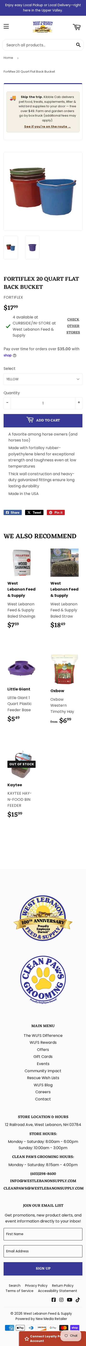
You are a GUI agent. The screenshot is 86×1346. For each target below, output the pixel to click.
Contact (43, 1099)
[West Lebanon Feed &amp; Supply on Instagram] (61, 1300)
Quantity (12, 393)
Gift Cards (43, 1056)
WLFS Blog (43, 1085)
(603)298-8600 (43, 1174)
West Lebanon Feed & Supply (47, 1313)
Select (10, 368)
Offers (43, 1049)
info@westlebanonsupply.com (43, 1181)
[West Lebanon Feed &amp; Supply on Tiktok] (78, 1300)
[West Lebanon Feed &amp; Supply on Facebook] (54, 1300)
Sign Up (43, 1268)
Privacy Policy (36, 1285)
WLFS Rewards (43, 1042)
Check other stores (73, 326)
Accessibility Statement (57, 1290)
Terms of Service (19, 1290)
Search (15, 1285)
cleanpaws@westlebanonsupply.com (44, 1188)
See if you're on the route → (47, 126)
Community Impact (43, 1071)
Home (8, 57)
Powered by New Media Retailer (41, 1318)
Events (43, 1063)
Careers (43, 1092)
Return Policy (63, 1285)
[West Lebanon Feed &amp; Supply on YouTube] (69, 1300)
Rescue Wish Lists (43, 1078)
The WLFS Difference (43, 1035)
